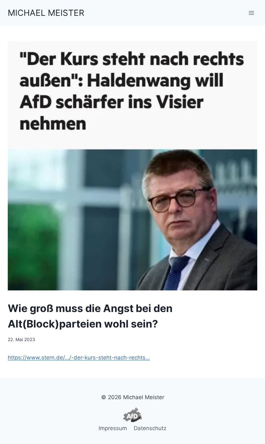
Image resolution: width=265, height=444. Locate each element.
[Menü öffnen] (251, 13)
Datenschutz (150, 428)
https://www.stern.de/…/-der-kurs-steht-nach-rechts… (79, 357)
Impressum (113, 428)
